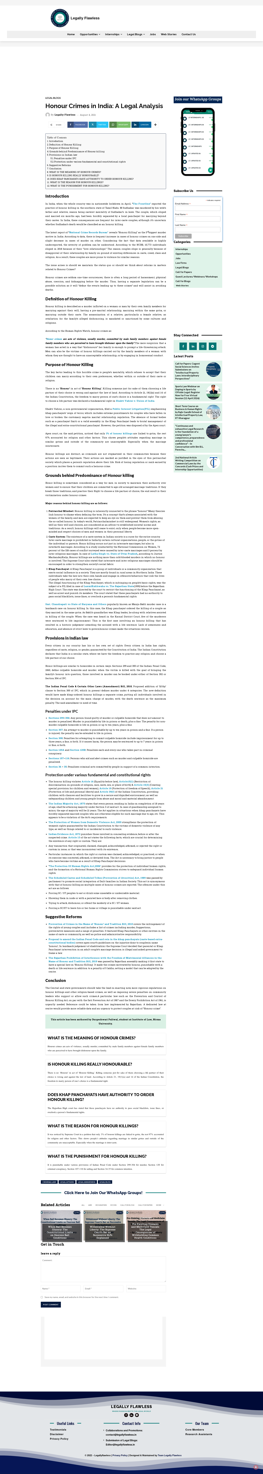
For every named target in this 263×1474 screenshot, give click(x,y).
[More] (155, 125)
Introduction (56, 141)
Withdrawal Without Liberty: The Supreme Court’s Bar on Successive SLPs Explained (103, 1232)
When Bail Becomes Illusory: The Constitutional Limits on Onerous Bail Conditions (60, 1232)
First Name (181, 214)
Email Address (183, 203)
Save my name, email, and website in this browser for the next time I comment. (82, 1297)
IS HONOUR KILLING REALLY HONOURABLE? (74, 175)
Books (113, 1205)
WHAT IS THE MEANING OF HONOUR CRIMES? (75, 172)
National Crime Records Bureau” (88, 232)
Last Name (181, 225)
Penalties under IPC (65, 158)
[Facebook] (183, 346)
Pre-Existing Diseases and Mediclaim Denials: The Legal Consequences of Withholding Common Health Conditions (145, 1230)
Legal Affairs (67, 1182)
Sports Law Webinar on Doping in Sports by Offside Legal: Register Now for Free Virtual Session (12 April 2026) (187, 392)
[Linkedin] (193, 346)
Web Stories (181, 285)
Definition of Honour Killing (65, 144)
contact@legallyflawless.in (121, 1434)
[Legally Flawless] (48, 115)
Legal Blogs (53, 98)
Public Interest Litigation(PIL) (131, 408)
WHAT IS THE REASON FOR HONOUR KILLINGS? (76, 182)
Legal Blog (105, 1182)
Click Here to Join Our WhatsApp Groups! (103, 1193)
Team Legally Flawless (170, 1455)
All (83, 1205)
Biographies (101, 1205)
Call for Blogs (127, 1205)
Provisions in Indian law (63, 154)
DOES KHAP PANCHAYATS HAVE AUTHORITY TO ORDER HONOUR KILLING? (92, 178)
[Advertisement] (131, 69)
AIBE (90, 1205)
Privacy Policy (120, 1455)
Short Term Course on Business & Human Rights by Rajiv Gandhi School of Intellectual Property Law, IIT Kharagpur (189, 412)
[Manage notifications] (255, 1467)
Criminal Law (49, 1182)
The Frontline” (142, 203)
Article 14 (87, 781)
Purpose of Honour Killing (63, 148)
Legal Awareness (86, 1182)
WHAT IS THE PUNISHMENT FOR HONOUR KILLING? (79, 185)
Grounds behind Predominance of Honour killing (77, 151)
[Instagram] (203, 346)
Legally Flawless (64, 115)
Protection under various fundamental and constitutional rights (90, 161)
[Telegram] (212, 346)
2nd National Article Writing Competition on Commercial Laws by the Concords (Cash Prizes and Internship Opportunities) (189, 463)
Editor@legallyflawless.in (120, 1444)
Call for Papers (145, 1205)
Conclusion (55, 168)
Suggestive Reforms (60, 165)
